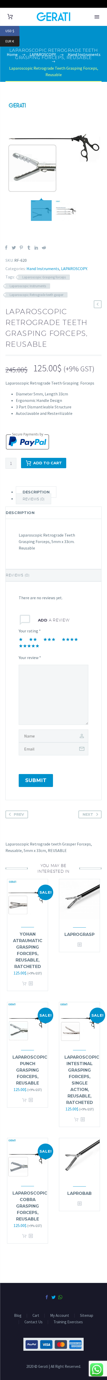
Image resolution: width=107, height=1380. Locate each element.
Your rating (30, 630)
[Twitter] (14, 247)
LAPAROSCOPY (74, 268)
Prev (19, 814)
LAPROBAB (79, 1193)
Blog (18, 1316)
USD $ (12, 30)
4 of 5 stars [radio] (70, 639)
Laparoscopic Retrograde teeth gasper (36, 295)
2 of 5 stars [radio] (33, 639)
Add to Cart (47, 463)
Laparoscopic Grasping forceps (44, 277)
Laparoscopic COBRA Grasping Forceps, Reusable (29, 1206)
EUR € (12, 41)
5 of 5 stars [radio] (29, 646)
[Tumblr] (29, 247)
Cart (35, 1316)
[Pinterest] (21, 247)
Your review (30, 657)
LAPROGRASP (79, 934)
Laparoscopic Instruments (28, 286)
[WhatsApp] (60, 1297)
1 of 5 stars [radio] (21, 639)
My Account (59, 1316)
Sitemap (86, 1316)
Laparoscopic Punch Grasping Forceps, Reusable (29, 1070)
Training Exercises (68, 1322)
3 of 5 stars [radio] (49, 639)
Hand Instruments (42, 268)
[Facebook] (6, 247)
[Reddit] (44, 247)
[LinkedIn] (36, 247)
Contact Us (33, 1322)
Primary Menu (97, 17)
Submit (35, 780)
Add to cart (24, 983)
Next (88, 814)
